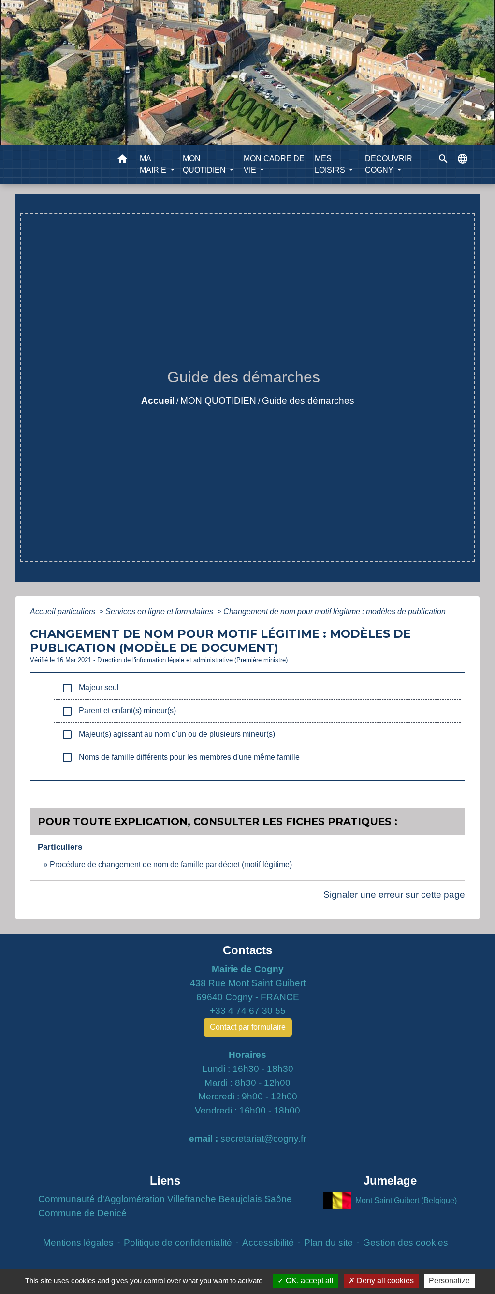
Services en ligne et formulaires (160, 611)
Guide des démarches (308, 400)
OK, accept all (309, 1281)
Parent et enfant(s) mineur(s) (118, 711)
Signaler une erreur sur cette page (394, 894)
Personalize (449, 1281)
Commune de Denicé (82, 1213)
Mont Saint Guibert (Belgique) (406, 1200)
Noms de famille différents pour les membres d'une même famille (180, 757)
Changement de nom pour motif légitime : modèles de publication (334, 611)
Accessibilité (268, 1242)
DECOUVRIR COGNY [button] (388, 164)
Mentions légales (78, 1242)
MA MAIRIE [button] (154, 164)
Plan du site (328, 1242)
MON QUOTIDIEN (218, 400)
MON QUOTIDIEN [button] (205, 164)
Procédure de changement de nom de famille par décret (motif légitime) (171, 864)
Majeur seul (90, 688)
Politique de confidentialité (178, 1242)
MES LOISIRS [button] (331, 164)
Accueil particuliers (63, 611)
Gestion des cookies (405, 1242)
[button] (122, 160)
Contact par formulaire (248, 1027)
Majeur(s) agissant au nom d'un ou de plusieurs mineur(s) (168, 734)
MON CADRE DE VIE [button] (274, 164)
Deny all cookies (384, 1281)
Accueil (158, 400)
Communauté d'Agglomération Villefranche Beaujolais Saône (165, 1199)
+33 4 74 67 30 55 (248, 1011)
